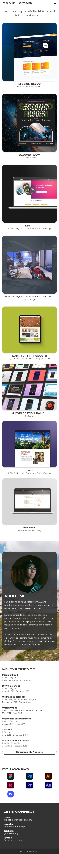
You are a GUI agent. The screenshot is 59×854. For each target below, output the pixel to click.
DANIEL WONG (17, 3)
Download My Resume (29, 752)
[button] (55, 3)
